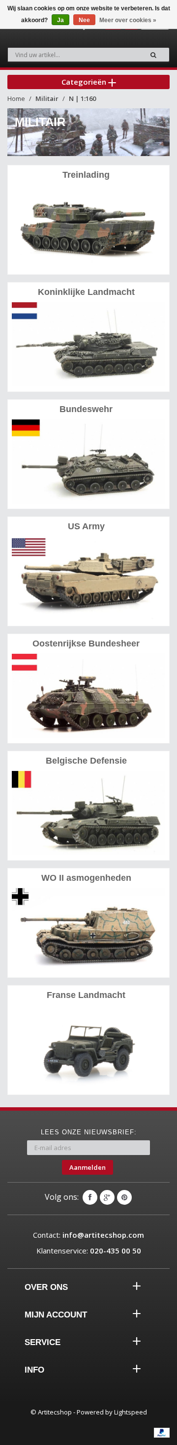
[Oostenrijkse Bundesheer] (88, 695)
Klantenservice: (88, 1250)
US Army (86, 526)
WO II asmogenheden (86, 878)
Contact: (88, 1235)
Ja (60, 20)
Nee (84, 20)
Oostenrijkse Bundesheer (86, 643)
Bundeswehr (86, 409)
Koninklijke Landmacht (86, 292)
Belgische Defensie (86, 761)
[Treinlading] (88, 227)
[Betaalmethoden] (162, 1433)
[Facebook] (90, 1197)
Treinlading (86, 175)
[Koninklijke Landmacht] (88, 344)
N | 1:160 (82, 98)
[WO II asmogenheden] (88, 930)
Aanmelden (87, 1167)
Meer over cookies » (127, 20)
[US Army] (88, 578)
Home (16, 98)
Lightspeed (130, 1412)
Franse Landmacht (86, 995)
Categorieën (84, 82)
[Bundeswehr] (88, 461)
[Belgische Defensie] (88, 813)
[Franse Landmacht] (88, 1047)
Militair (47, 98)
